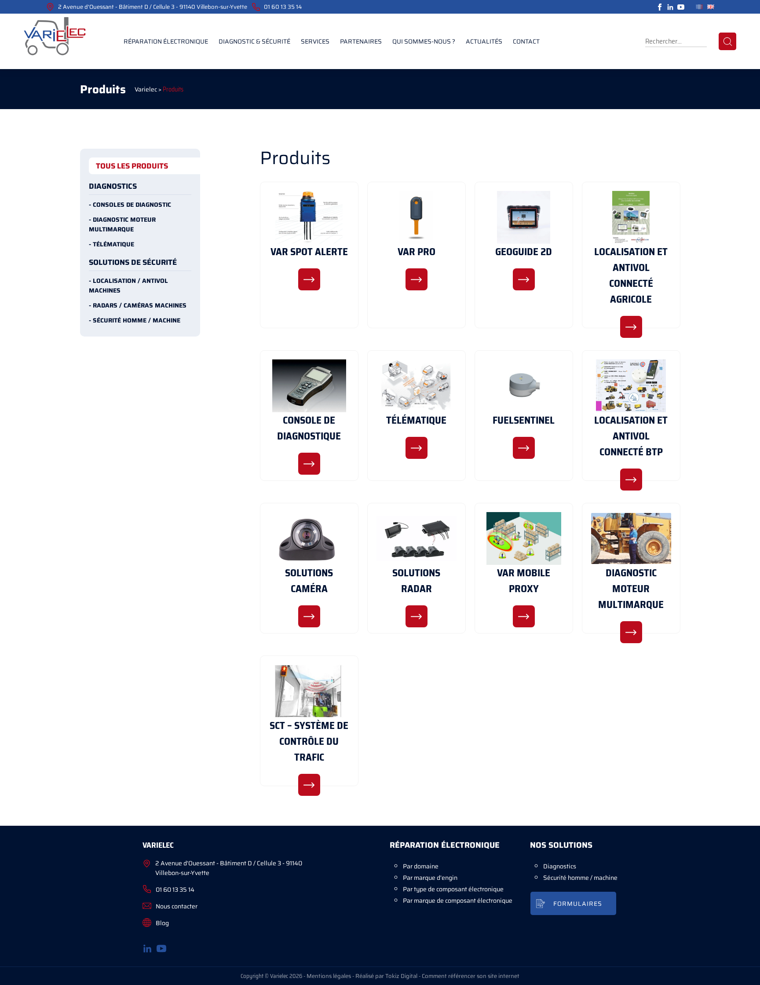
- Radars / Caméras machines (137, 305)
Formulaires (577, 903)
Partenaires (361, 41)
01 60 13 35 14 (283, 6)
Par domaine (420, 866)
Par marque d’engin (430, 877)
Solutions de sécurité (133, 262)
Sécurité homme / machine (580, 877)
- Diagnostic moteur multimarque (122, 224)
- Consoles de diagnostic (130, 204)
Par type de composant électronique (453, 889)
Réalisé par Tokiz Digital (386, 976)
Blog (162, 923)
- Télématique (111, 244)
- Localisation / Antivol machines (128, 285)
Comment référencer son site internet (470, 976)
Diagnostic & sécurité (254, 41)
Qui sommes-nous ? (423, 41)
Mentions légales (329, 976)
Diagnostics (113, 186)
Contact (526, 41)
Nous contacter (176, 906)
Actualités (484, 41)
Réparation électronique (166, 41)
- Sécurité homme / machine (134, 320)
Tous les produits (132, 166)
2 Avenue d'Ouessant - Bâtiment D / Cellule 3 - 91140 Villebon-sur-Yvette (152, 6)
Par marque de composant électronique (457, 900)
